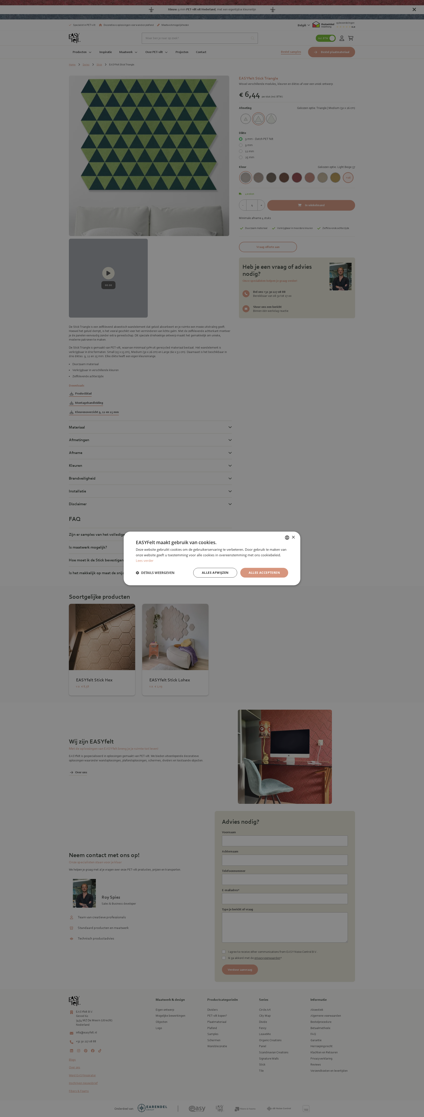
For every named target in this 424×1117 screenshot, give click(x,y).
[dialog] (212, 558)
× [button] (293, 537)
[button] (155, 573)
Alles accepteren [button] (264, 572)
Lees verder (144, 560)
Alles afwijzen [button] (215, 572)
